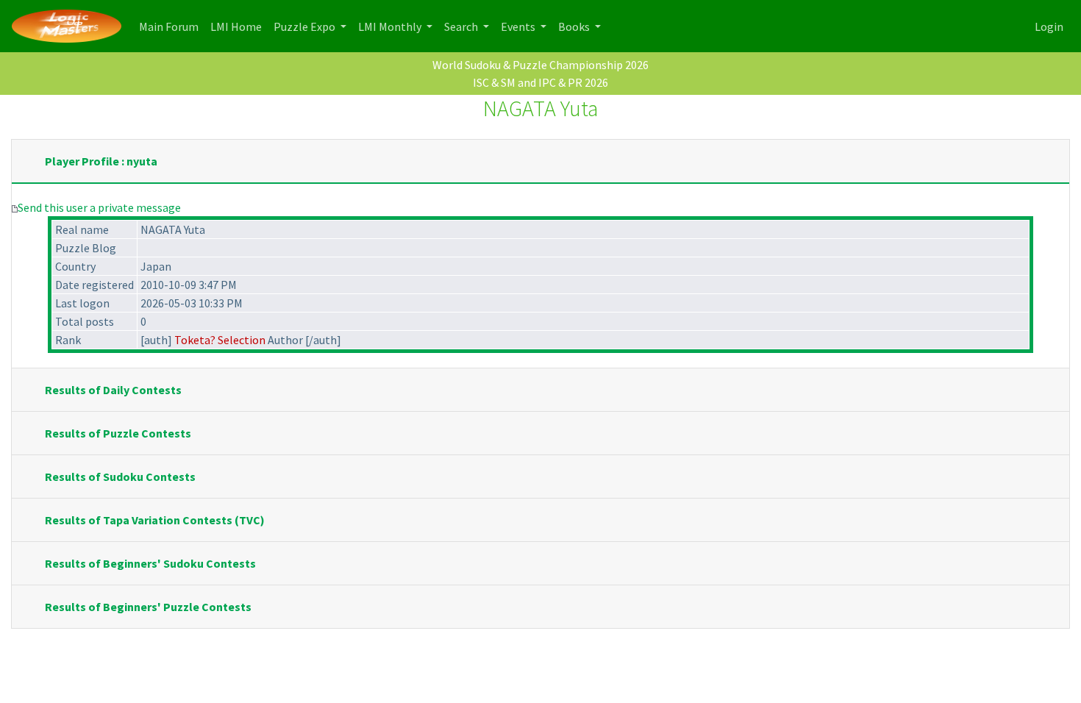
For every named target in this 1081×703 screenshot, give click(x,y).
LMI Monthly (391, 26)
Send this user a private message (99, 207)
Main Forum (171, 26)
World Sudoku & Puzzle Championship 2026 (540, 64)
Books (575, 26)
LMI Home (239, 26)
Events (519, 26)
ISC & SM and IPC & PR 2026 (540, 82)
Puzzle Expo (306, 26)
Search (462, 26)
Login (1049, 26)
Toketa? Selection (219, 339)
